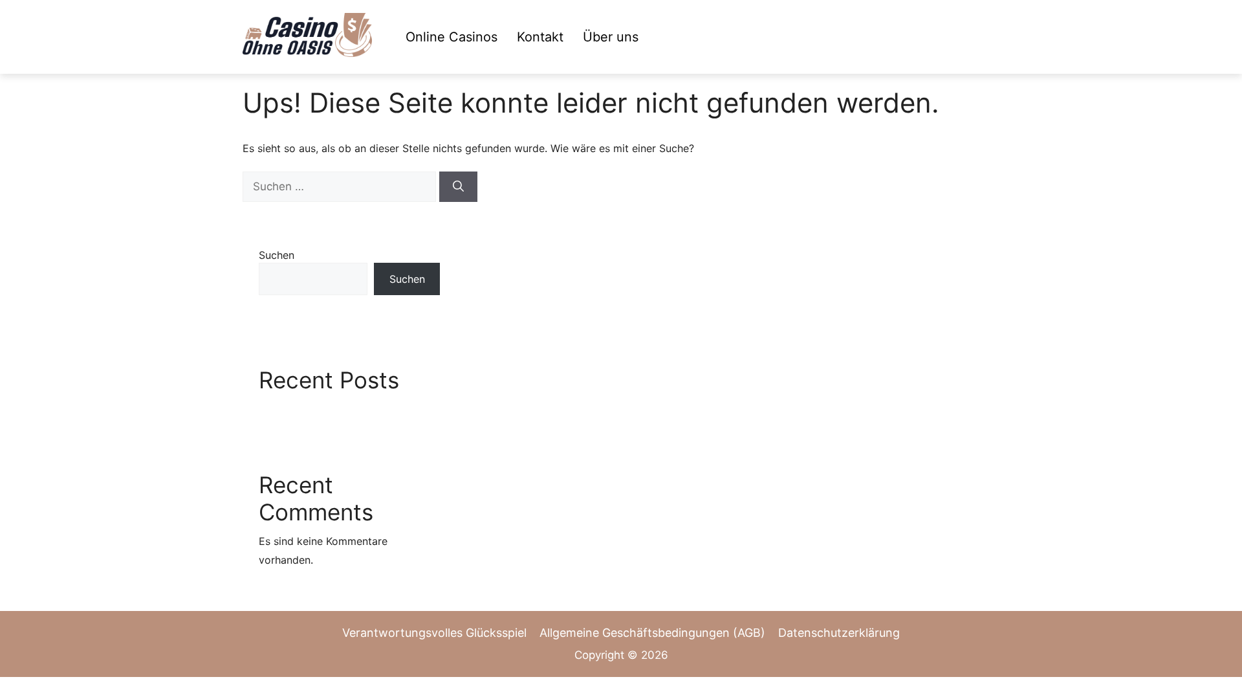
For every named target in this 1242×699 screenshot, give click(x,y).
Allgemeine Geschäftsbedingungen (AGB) (652, 632)
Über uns (610, 37)
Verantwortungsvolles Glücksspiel (434, 632)
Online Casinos (451, 37)
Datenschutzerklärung (839, 632)
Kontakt (540, 37)
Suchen (276, 255)
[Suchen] (458, 187)
